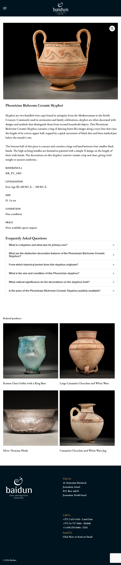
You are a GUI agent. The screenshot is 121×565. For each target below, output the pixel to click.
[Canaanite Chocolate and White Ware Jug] (87, 418)
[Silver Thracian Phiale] (30, 418)
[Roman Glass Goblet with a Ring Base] (30, 351)
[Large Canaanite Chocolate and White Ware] (87, 351)
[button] (5, 8)
